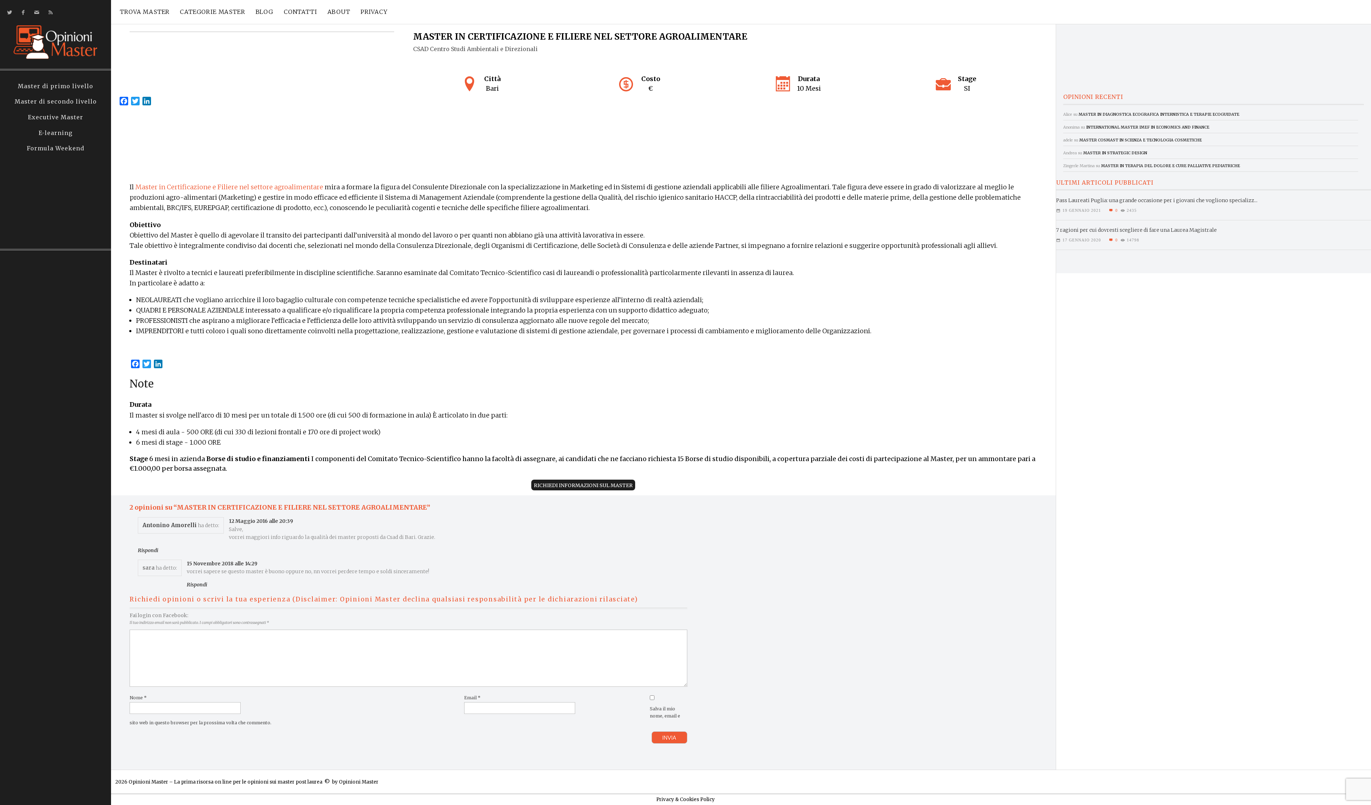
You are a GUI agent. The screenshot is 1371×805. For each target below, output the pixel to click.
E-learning (55, 132)
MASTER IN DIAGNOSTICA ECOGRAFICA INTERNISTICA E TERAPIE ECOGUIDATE (1159, 114)
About (338, 11)
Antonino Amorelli (169, 525)
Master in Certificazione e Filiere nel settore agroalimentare (229, 187)
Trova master (145, 11)
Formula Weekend (55, 148)
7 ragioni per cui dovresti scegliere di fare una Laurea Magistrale (1136, 230)
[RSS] (49, 12)
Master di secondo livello (56, 101)
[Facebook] (22, 12)
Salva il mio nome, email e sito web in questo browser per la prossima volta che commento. (405, 716)
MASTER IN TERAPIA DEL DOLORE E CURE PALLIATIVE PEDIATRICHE (1170, 165)
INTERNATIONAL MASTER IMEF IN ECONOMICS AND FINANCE (1147, 127)
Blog (264, 11)
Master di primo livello (55, 86)
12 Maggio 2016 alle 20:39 (261, 521)
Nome (138, 697)
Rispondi (148, 550)
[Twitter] (8, 12)
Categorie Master (212, 11)
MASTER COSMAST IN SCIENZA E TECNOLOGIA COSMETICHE (1140, 140)
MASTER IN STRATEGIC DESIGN (1115, 152)
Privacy (374, 11)
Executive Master (55, 117)
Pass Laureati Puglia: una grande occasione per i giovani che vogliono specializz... (1156, 200)
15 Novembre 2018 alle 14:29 (222, 563)
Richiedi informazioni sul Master (583, 485)
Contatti (300, 11)
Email (472, 697)
